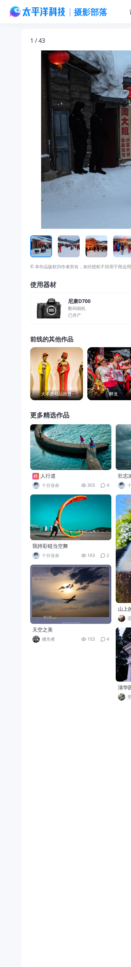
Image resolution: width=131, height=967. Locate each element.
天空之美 (42, 629)
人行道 (48, 475)
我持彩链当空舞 (50, 545)
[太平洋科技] (38, 11)
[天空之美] (71, 594)
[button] (64, 139)
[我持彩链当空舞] (71, 517)
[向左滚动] (36, 246)
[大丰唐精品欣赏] (56, 373)
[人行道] (71, 447)
